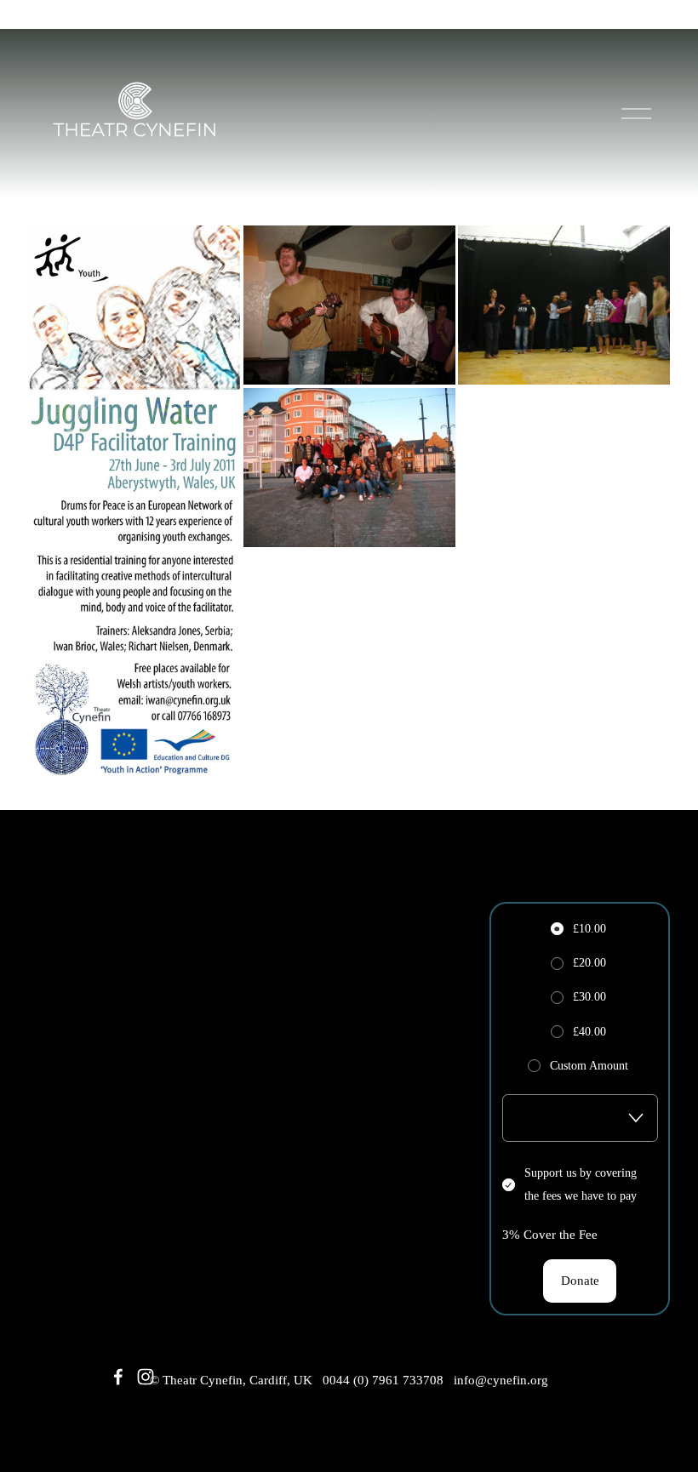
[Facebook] (118, 1376)
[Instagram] (145, 1376)
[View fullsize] (134, 503)
